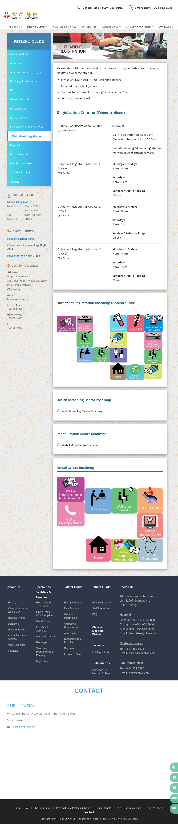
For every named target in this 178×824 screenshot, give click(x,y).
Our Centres (43, 621)
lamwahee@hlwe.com (18, 299)
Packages (42, 642)
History (12, 602)
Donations (13, 623)
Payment (15, 145)
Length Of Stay (18, 117)
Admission (16, 63)
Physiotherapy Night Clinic (23, 255)
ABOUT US (14, 26)
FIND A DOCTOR (35, 26)
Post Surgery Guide (21, 163)
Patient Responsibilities (128, 808)
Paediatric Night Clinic (20, 238)
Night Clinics (43, 661)
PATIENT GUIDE (110, 26)
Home (17, 808)
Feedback (13, 650)
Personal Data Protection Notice (73, 808)
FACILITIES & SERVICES (64, 26)
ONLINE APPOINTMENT (138, 26)
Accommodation (45, 636)
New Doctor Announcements (26, 126)
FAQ (12, 90)
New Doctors (71, 608)
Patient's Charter (155, 808)
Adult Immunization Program (26, 72)
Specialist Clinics (17, 201)
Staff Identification (20, 172)
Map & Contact (16, 644)
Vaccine (14, 181)
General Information (21, 99)
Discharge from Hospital (24, 81)
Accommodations (20, 54)
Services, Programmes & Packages (45, 652)
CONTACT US (166, 26)
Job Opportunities (102, 652)
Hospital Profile (16, 617)
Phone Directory (19, 154)
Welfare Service (17, 629)
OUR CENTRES (88, 26)
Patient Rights (103, 808)
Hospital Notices (19, 108)
